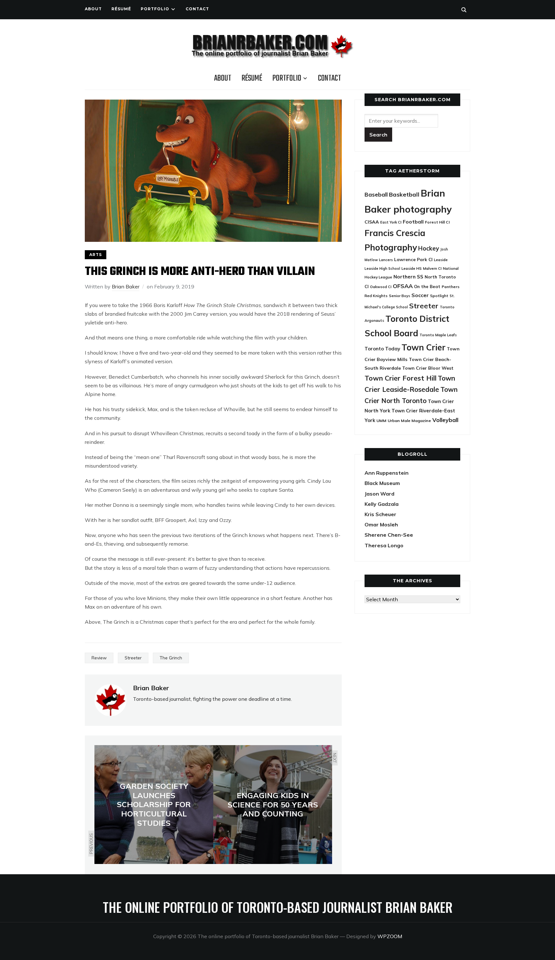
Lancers (386, 260)
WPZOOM (389, 936)
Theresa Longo (384, 545)
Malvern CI (432, 268)
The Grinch (171, 658)
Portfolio (155, 8)
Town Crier (423, 347)
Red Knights (376, 295)
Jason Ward (379, 493)
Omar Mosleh (381, 524)
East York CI (390, 222)
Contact (197, 8)
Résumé (121, 8)
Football (413, 221)
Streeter (133, 658)
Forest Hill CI (437, 222)
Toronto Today (382, 349)
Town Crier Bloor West (428, 368)
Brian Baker (125, 286)
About (93, 8)
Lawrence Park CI (413, 259)
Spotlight (439, 295)
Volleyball (445, 419)
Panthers (451, 286)
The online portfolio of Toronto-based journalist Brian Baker (278, 907)
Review (99, 658)
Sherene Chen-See (389, 535)
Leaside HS (411, 268)
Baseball (376, 194)
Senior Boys (399, 295)
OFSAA (403, 285)
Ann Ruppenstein (387, 473)
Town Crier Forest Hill (400, 378)
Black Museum (382, 483)
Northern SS (408, 277)
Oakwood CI (381, 287)
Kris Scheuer (380, 514)
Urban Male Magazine (409, 420)
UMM (381, 420)
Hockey (428, 248)
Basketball (404, 194)
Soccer (420, 295)
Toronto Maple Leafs (438, 334)
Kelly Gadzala (382, 504)
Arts (95, 254)
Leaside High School (382, 268)
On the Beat (427, 286)
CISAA (372, 222)
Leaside (441, 259)
